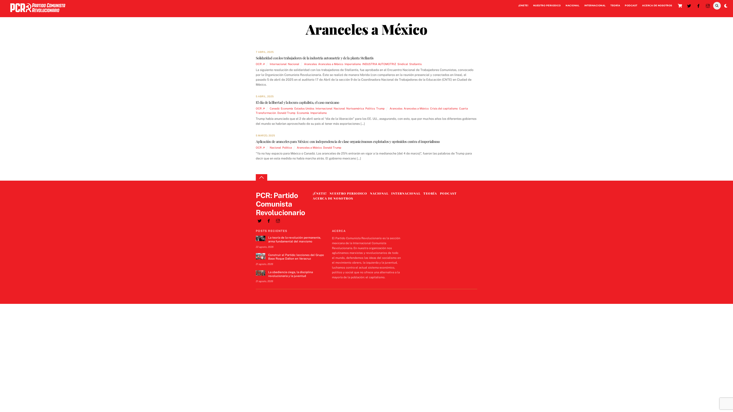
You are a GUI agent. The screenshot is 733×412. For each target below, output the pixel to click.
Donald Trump (286, 112)
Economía (287, 108)
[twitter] (689, 5)
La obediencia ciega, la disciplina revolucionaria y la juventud (290, 274)
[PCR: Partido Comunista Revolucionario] (37, 13)
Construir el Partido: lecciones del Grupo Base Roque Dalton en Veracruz (296, 256)
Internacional (595, 5)
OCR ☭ (260, 64)
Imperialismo (353, 64)
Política (287, 147)
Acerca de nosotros (657, 5)
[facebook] (698, 5)
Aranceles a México (330, 64)
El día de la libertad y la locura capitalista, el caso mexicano (297, 102)
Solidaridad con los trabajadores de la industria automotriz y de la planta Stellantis (314, 58)
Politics (370, 108)
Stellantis (415, 64)
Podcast (631, 5)
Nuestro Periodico (547, 5)
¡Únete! (523, 5)
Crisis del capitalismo (444, 108)
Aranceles (310, 64)
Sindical (402, 64)
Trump (380, 108)
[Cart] (680, 6)
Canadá (274, 108)
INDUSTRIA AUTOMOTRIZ (379, 64)
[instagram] (708, 5)
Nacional (572, 5)
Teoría (615, 5)
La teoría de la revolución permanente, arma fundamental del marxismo (294, 239)
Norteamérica (355, 108)
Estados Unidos (304, 108)
